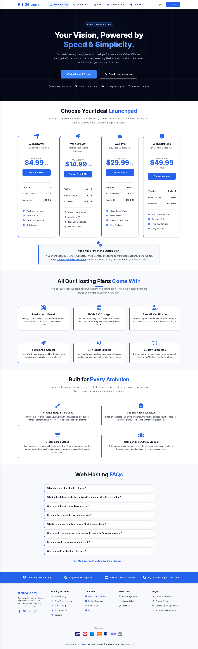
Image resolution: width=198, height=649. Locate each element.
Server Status (128, 601)
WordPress (82, 4)
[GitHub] (35, 611)
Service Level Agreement (167, 606)
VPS (99, 4)
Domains (138, 4)
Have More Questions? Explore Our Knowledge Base (98, 561)
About (96, 596)
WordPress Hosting (63, 601)
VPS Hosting (60, 606)
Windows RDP (117, 4)
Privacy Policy (162, 601)
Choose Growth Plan (78, 174)
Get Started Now (37, 172)
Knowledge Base (129, 596)
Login (159, 5)
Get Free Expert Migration (118, 74)
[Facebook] (19, 611)
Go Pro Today (120, 172)
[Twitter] (24, 611)
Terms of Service (163, 596)
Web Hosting (61, 4)
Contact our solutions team (71, 259)
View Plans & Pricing (80, 74)
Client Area (127, 606)
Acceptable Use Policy (166, 610)
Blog (90, 610)
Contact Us (173, 5)
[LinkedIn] (30, 611)
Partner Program (95, 601)
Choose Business (162, 176)
